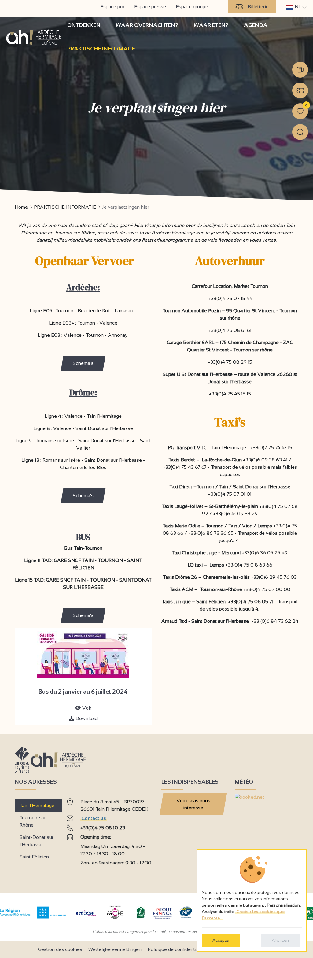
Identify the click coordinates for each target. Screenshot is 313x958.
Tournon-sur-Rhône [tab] (34, 821)
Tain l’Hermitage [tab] (37, 805)
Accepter (221, 940)
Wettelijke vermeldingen (115, 949)
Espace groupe (192, 6)
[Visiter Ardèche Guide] (86, 916)
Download (86, 718)
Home (21, 207)
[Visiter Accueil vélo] (140, 916)
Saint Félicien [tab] (34, 856)
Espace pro (112, 6)
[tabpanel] (109, 833)
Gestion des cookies (60, 949)
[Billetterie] (300, 90)
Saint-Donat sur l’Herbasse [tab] (36, 841)
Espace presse (150, 6)
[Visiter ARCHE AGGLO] (114, 919)
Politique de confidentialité (176, 949)
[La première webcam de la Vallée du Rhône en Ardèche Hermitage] (300, 70)
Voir (86, 707)
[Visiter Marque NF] (185, 916)
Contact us (93, 818)
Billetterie (258, 6)
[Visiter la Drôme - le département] (51, 916)
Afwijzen (280, 940)
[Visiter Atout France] (162, 913)
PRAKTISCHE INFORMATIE (65, 207)
